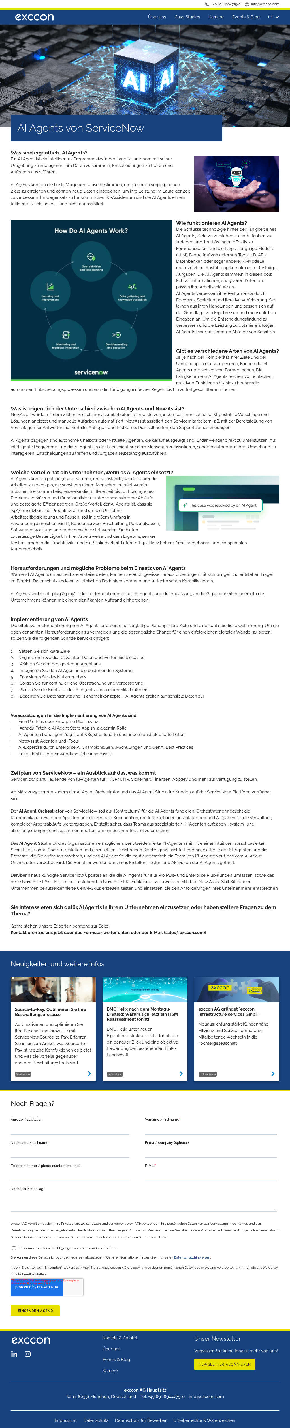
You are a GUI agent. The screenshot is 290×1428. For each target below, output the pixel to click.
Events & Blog (246, 16)
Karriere (216, 16)
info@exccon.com (265, 4)
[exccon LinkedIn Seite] (14, 1354)
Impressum (66, 1420)
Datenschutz (96, 1420)
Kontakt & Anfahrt (120, 1337)
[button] (271, 17)
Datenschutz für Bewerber (141, 1420)
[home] (34, 17)
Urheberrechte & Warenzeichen (204, 1420)
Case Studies (187, 16)
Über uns (157, 16)
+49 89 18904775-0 (225, 4)
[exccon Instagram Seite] (27, 1354)
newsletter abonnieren (225, 1364)
